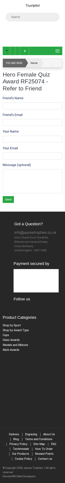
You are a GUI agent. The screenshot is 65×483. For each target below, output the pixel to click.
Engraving (31, 434)
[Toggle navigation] (58, 51)
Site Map (39, 444)
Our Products (20, 453)
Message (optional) (17, 165)
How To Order (44, 449)
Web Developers (26, 476)
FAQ (53, 444)
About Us (49, 434)
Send (8, 199)
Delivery (14, 434)
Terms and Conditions (38, 439)
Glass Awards (11, 340)
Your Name (11, 131)
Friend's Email (13, 115)
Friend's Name (13, 98)
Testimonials (21, 449)
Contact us (45, 458)
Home (34, 63)
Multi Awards (11, 350)
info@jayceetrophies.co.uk (35, 232)
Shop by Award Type (16, 330)
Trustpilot (32, 5)
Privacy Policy (18, 444)
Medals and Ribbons (15, 345)
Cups (6, 335)
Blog (16, 439)
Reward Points (44, 453)
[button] (6, 51)
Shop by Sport (12, 325)
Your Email (10, 148)
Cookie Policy (23, 458)
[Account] (12, 48)
